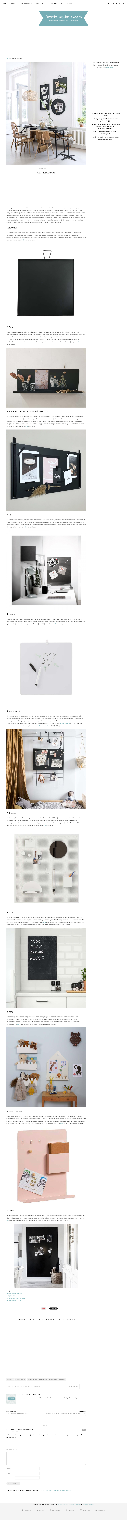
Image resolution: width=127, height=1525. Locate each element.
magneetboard (20, 1379)
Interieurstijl (26, 3)
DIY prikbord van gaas (13, 1301)
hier (24, 240)
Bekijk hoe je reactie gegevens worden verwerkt (55, 1490)
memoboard (53, 1379)
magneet (10, 1379)
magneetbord (32, 1379)
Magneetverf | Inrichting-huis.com (19, 1429)
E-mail (8, 1473)
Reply (83, 1429)
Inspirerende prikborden (14, 1293)
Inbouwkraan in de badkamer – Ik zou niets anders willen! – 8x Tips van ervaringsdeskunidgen (105, 126)
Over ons (65, 1504)
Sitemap (78, 1504)
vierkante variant (42, 726)
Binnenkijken (52, 3)
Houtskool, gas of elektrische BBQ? (17, 1413)
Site (7, 1478)
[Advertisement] (63, 42)
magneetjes (43, 1379)
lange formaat (65, 723)
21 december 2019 (16, 1386)
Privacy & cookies (88, 1504)
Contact (72, 1504)
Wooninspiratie (67, 3)
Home (5, 3)
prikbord (62, 1379)
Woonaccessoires (46, 168)
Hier (79, 342)
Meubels (39, 3)
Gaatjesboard (10, 1296)
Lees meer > (110, 67)
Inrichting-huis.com (33, 1386)
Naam (8, 1468)
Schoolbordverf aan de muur (15, 1298)
